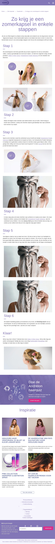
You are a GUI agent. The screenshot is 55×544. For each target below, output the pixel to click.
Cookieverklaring (27, 504)
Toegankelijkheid (27, 509)
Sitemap (27, 511)
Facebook (24, 526)
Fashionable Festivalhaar (37, 341)
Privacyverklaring (27, 499)
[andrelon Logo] (5, 3)
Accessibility (27, 516)
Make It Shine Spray (14, 55)
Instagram (36, 526)
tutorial (40, 144)
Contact (28, 513)
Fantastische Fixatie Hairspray (29, 55)
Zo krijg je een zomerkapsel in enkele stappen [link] (37, 11)
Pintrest (30, 526)
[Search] (50, 3)
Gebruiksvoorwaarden (27, 502)
